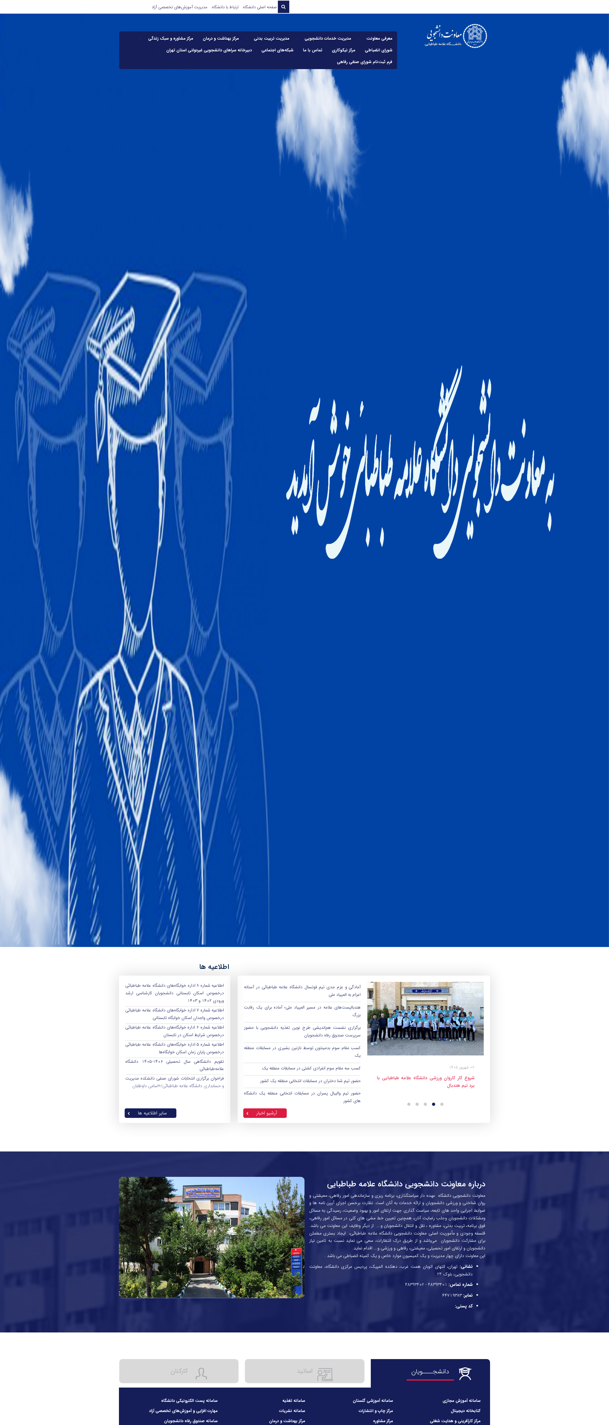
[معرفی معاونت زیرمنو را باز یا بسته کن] (359, 38)
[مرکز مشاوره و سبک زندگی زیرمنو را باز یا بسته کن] (140, 38)
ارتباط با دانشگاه (225, 7)
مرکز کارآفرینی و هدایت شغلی (456, 1421)
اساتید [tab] (305, 1371)
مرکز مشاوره (383, 1421)
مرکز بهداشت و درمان (287, 1421)
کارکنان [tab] (179, 1371)
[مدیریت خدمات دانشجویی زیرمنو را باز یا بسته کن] (297, 38)
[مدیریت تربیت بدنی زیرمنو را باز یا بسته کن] (246, 38)
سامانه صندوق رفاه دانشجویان (191, 1421)
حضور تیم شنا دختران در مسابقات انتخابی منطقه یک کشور (310, 1081)
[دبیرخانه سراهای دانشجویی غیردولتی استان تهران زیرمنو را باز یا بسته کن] (158, 50)
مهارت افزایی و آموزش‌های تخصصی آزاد (184, 1411)
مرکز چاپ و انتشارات (376, 1411)
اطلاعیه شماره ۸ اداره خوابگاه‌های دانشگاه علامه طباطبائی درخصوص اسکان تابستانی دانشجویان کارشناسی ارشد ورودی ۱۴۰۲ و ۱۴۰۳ (174, 993)
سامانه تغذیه (294, 1400)
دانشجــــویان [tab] (430, 1372)
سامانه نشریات (292, 1411)
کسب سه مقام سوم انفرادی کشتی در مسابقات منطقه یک (311, 1068)
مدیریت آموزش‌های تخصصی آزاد (179, 7)
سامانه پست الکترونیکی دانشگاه (190, 1400)
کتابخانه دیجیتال (466, 1411)
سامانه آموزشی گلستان (373, 1400)
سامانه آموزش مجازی (462, 1400)
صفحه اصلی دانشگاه (260, 7)
